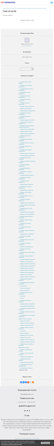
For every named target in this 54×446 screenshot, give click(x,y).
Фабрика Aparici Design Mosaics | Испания (27, 283)
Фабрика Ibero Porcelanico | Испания (25, 172)
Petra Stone (23, 286)
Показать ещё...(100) (23, 370)
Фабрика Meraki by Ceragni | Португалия (25, 365)
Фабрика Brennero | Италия (27, 234)
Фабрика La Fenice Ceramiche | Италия (26, 354)
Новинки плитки (18, 438)
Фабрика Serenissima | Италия (27, 264)
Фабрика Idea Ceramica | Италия (25, 359)
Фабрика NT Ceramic (25, 337)
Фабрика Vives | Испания (26, 356)
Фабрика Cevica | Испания (27, 272)
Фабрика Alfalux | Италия (26, 190)
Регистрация (25, 46)
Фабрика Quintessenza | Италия (24, 169)
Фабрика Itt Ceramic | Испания (24, 181)
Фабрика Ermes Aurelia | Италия (25, 237)
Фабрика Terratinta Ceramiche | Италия (26, 328)
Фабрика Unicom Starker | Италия (25, 193)
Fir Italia (23, 331)
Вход (30, 46)
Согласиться (45, 442)
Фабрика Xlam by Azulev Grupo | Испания (26, 240)
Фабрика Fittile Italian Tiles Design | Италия (27, 162)
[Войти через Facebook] (26, 382)
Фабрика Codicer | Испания (27, 133)
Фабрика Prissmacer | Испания (25, 319)
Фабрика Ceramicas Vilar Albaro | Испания (27, 231)
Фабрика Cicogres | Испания (27, 153)
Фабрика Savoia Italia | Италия (24, 200)
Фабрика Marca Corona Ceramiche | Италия (27, 316)
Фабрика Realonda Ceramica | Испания (26, 89)
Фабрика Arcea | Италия (26, 261)
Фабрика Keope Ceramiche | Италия (25, 279)
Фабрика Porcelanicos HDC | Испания (25, 220)
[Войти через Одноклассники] (33, 382)
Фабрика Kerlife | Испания (26, 362)
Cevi (22, 298)
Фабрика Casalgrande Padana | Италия (26, 256)
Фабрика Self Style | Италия (27, 175)
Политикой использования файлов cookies (11, 444)
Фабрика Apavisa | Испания (27, 155)
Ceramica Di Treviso (25, 288)
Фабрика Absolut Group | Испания (25, 136)
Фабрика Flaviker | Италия (26, 268)
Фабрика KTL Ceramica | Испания (25, 244)
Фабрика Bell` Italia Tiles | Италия (25, 158)
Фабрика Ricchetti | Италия (27, 212)
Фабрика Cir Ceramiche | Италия (25, 224)
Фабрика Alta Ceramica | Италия (25, 301)
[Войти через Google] (31, 382)
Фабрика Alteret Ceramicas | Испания (25, 293)
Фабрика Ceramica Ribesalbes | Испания (26, 344)
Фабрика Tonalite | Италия (27, 106)
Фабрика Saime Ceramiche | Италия (25, 140)
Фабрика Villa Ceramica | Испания (25, 93)
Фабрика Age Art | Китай (26, 368)
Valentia (22, 296)
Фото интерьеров (27, 438)
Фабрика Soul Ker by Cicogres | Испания (26, 143)
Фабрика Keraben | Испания (27, 306)
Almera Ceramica (24, 290)
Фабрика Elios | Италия (26, 274)
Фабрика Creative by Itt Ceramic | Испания (27, 312)
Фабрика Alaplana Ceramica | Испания (26, 196)
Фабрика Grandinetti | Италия (27, 259)
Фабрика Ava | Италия (26, 108)
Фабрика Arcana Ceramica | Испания (25, 86)
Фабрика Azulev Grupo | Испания (25, 96)
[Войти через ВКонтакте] (23, 382)
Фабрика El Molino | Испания (27, 270)
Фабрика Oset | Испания (26, 246)
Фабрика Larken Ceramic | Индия (25, 82)
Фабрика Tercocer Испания (27, 214)
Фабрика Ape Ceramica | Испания (25, 178)
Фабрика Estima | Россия (26, 335)
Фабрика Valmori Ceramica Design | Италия (27, 205)
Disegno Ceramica (24, 321)
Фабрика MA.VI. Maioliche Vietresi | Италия (27, 309)
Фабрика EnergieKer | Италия (27, 120)
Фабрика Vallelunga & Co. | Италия (25, 147)
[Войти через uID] (21, 382)
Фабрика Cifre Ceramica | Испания (25, 113)
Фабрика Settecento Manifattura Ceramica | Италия (26, 126)
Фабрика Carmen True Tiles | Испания (26, 209)
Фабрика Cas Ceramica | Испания (25, 249)
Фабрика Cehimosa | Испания (27, 304)
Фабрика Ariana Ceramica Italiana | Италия (27, 253)
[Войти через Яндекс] (28, 382)
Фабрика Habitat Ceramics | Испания (25, 150)
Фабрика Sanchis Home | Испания (25, 117)
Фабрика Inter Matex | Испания (24, 165)
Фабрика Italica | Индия (24, 347)
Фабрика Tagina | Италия (26, 325)
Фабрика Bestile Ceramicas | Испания (25, 123)
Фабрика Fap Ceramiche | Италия (25, 227)
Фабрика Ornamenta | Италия (27, 323)
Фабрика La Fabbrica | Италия (24, 103)
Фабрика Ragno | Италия (26, 184)
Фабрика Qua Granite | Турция (27, 342)
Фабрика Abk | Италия (26, 131)
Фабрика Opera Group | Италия (24, 100)
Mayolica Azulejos (24, 333)
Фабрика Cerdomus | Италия (27, 277)
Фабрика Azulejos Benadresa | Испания (26, 217)
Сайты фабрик (35, 438)
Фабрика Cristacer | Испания (27, 339)
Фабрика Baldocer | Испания (27, 111)
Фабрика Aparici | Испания (27, 129)
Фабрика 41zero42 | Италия (27, 203)
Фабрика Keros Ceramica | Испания (25, 187)
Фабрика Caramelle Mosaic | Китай (25, 350)
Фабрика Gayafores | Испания (27, 266)
